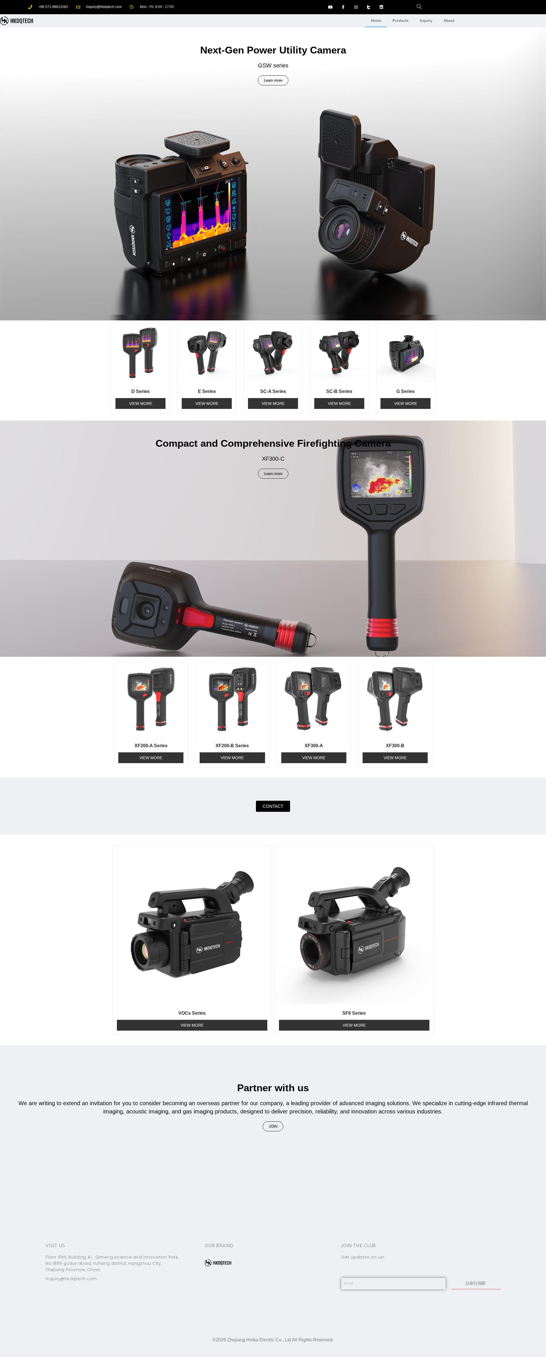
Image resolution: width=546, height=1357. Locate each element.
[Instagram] (355, 7)
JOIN (273, 1126)
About (449, 20)
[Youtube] (330, 7)
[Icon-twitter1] (368, 7)
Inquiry (426, 20)
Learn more (273, 80)
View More (140, 403)
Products (400, 20)
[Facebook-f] (343, 7)
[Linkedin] (381, 7)
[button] (273, 806)
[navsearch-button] (416, 7)
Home (376, 20)
